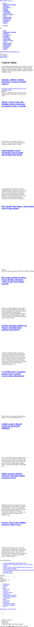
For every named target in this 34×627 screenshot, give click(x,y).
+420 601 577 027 (11, 609)
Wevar (4, 606)
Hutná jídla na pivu (8, 572)
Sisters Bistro (6, 600)
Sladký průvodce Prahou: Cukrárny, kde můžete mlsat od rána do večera (13, 476)
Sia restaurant (6, 598)
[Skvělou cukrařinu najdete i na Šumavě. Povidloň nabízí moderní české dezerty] (14, 348)
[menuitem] (5, 9)
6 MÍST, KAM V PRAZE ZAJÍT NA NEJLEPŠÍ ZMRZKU (12, 426)
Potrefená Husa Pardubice (9, 596)
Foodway (5, 591)
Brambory (5, 585)
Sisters (4, 599)
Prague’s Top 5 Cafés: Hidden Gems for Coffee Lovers (14, 523)
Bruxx (4, 586)
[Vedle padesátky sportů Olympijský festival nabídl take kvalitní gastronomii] (14, 184)
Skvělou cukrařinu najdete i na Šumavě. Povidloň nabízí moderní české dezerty (14, 327)
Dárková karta (3, 57)
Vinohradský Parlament (9, 603)
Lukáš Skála (6, 593)
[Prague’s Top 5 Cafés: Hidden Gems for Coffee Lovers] (14, 543)
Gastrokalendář (4, 55)
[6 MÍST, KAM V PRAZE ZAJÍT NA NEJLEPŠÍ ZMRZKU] (14, 453)
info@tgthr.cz (3, 609)
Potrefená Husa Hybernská (10, 595)
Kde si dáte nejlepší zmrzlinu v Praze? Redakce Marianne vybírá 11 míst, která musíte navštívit (14, 280)
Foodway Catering (7, 592)
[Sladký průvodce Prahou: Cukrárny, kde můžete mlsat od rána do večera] (14, 501)
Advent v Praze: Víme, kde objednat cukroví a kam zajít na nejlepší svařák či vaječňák (14, 104)
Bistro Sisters (6, 584)
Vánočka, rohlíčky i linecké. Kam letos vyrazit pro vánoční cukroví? (14, 82)
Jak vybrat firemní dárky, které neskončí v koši (14, 563)
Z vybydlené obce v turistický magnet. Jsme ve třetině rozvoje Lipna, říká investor (13, 374)
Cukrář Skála (6, 589)
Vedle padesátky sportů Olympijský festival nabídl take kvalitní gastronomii (12, 153)
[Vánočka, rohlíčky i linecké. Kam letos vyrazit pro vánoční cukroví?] (14, 90)
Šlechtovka (6, 602)
